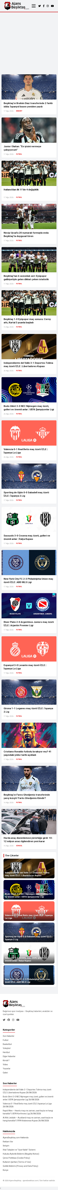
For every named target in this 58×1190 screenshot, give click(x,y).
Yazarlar (6, 1068)
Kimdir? (6, 1060)
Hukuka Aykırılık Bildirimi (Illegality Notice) (21, 1154)
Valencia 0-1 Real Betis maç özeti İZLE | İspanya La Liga (27, 1104)
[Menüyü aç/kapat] (34, 5)
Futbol (5, 1040)
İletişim (6, 1146)
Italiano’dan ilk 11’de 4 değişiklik (21, 189)
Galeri (5, 1073)
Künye (5, 1170)
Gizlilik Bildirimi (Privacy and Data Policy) (20, 1166)
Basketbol (7, 1044)
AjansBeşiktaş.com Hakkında (15, 1137)
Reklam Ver (8, 1142)
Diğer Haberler (9, 1056)
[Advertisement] (29, 42)
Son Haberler (8, 1036)
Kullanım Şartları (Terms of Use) (17, 1162)
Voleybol (6, 1048)
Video (5, 1064)
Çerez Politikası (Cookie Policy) (16, 1158)
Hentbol (6, 1052)
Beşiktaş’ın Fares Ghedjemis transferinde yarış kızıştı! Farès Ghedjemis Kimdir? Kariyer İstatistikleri (27, 798)
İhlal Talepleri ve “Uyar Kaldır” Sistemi (19, 1150)
